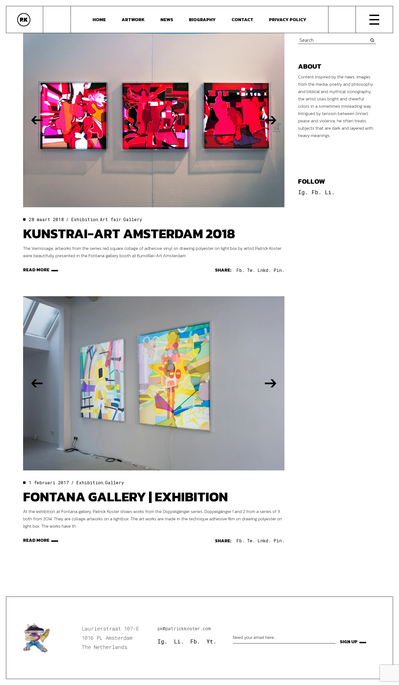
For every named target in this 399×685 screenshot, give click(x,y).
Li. (330, 192)
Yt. (211, 641)
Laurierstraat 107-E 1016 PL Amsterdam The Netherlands (110, 637)
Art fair (110, 219)
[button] (37, 120)
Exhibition (84, 219)
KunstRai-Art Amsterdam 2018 (129, 233)
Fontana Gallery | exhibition (125, 496)
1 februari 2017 (49, 482)
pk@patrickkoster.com (184, 628)
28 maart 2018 (46, 219)
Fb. (316, 192)
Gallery (132, 219)
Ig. (303, 192)
